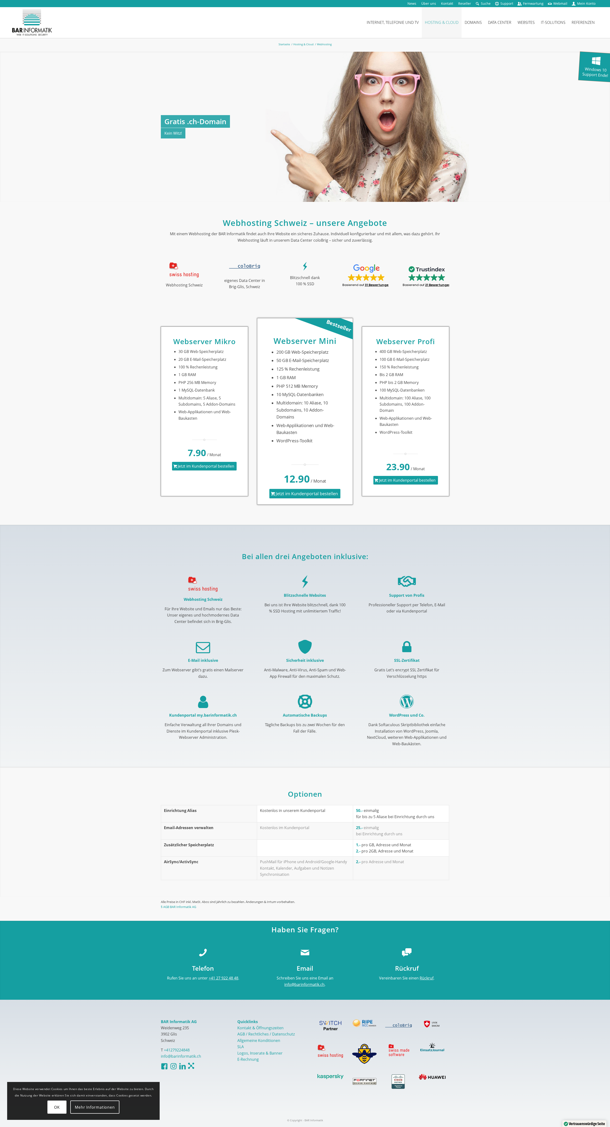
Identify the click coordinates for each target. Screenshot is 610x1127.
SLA (240, 1046)
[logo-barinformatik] (32, 22)
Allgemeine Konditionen (258, 1040)
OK (57, 1107)
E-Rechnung (248, 1059)
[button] (365, 276)
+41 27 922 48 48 (223, 978)
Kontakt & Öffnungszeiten (260, 1027)
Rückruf (426, 978)
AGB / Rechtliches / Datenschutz (266, 1034)
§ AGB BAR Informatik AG (178, 907)
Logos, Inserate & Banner (260, 1053)
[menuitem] (412, 3)
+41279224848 (177, 1050)
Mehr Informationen (95, 1107)
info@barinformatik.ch (304, 984)
